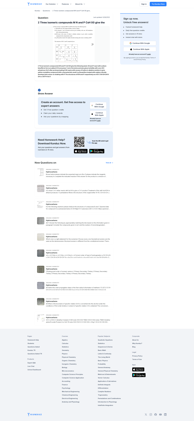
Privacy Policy (141, 59)
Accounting (66, 381)
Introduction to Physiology (107, 402)
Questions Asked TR (35, 354)
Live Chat (31, 366)
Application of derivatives (107, 381)
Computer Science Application (73, 378)
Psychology (66, 388)
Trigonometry (103, 395)
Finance (65, 385)
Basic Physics (103, 360)
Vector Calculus (103, 378)
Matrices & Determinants (107, 374)
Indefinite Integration (105, 405)
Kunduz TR (31, 350)
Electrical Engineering (70, 398)
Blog (133, 347)
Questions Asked (34, 347)
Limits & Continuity (104, 354)
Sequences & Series (105, 347)
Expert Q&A (32, 363)
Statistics (65, 347)
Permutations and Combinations (109, 398)
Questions (46, 11)
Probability (102, 364)
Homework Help (33, 340)
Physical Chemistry (69, 357)
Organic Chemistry (68, 360)
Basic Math (102, 350)
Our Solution (51, 4)
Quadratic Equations (105, 340)
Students (31, 343)
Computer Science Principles (72, 374)
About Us (78, 4)
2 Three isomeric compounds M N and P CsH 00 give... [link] (72, 11)
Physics (64, 354)
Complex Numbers (104, 391)
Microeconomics (68, 371)
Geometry (65, 350)
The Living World (104, 357)
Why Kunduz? (137, 343)
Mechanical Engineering (70, 391)
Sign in (144, 4)
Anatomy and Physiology (70, 402)
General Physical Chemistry (108, 371)
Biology (64, 367)
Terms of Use (137, 359)
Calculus (65, 343)
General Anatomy (104, 367)
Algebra (64, 340)
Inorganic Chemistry (69, 364)
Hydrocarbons (51, 172)
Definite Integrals (104, 385)
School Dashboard (34, 370)
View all (108, 163)
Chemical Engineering (70, 395)
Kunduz (37, 11)
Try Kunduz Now (158, 4)
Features (65, 4)
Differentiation (103, 388)
